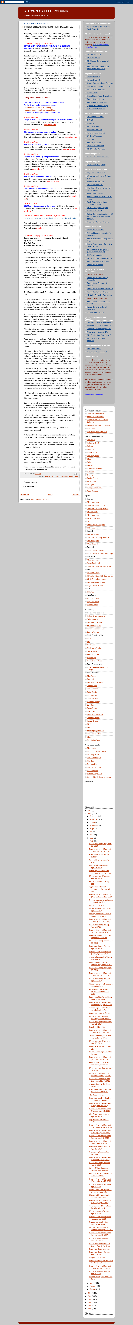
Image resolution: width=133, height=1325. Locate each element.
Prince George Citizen (95, 99)
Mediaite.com (92, 453)
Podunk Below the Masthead (67, 476)
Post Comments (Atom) (39, 500)
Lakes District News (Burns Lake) (99, 96)
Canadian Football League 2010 (99, 329)
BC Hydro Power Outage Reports (99, 258)
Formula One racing (94, 598)
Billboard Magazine (94, 626)
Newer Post (24, 495)
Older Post (76, 495)
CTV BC (90, 120)
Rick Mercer (91, 748)
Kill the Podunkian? (96, 905)
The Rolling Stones (94, 740)
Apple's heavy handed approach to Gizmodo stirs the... (100, 889)
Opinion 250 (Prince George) (97, 106)
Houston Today (92, 93)
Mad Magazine (92, 771)
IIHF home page (93, 528)
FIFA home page (93, 573)
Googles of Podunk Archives (98, 157)
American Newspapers (95, 417)
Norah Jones (92, 708)
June (92, 835)
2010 (90, 814)
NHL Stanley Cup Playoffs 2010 (99, 335)
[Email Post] (75, 474)
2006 (90, 1302)
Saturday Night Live (94, 774)
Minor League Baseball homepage (100, 554)
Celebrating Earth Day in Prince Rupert (38, 108)
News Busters (92, 491)
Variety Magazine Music (96, 629)
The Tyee (90, 139)
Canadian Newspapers (95, 413)
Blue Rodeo (91, 676)
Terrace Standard (93, 77)
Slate (89, 459)
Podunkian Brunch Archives (99, 1249)
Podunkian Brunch (94, 349)
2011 (90, 810)
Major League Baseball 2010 (97, 332)
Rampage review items (95, 182)
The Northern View (94, 55)
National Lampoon (94, 767)
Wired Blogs (91, 481)
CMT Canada (92, 651)
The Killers (91, 711)
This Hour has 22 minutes (97, 751)
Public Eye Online (94, 143)
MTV (89, 638)
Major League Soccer (95, 586)
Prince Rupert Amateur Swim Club (100, 289)
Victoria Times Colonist (96, 133)
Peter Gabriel (92, 692)
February (93, 1286)
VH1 (88, 642)
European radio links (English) (98, 425)
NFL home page (93, 541)
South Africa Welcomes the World (99, 322)
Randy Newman (93, 721)
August (93, 829)
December (94, 816)
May (92, 838)
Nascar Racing (92, 605)
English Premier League (96, 582)
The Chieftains (92, 689)
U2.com (90, 737)
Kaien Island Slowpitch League (98, 292)
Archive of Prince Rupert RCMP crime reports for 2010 (99, 992)
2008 (90, 1296)
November (94, 819)
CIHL (89, 521)
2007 (90, 1299)
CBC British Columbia (95, 117)
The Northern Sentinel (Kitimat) (98, 86)
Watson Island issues (95, 193)
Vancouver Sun (93, 126)
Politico (90, 446)
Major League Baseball (95, 550)
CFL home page (93, 534)
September (94, 826)
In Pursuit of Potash (94, 211)
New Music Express (94, 622)
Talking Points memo (95, 469)
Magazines (91, 428)
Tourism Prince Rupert (95, 313)
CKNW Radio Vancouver (96, 149)
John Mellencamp (93, 718)
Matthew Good (92, 695)
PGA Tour (90, 592)
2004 (90, 1309)
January (93, 1289)
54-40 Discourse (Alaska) (96, 165)
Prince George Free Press (97, 102)
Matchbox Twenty (93, 702)
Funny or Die (92, 764)
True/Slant (91, 440)
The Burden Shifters (96, 1095)
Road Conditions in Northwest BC (99, 261)
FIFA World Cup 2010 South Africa (100, 326)
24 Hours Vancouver (94, 136)
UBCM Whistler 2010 (95, 185)
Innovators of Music (94, 661)
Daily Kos (90, 449)
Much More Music (94, 648)
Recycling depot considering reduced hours (40, 110)
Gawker (90, 475)
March (92, 1283)
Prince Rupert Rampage (96, 525)
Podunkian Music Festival (97, 352)
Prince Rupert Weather (95, 230)
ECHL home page (93, 518)
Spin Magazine (92, 619)
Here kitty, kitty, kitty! (97, 1027)
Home (50, 495)
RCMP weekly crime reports (97, 208)
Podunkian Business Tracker (98, 222)
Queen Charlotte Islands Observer (100, 83)
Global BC (91, 123)
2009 (90, 1293)
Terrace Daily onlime (94, 80)
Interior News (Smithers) (96, 90)
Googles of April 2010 (97, 1258)
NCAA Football (92, 544)
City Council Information (96, 173)
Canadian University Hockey (97, 509)
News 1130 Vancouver (95, 146)
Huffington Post (93, 443)
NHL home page (93, 502)
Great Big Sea (92, 698)
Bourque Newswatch (94, 488)
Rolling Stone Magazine (96, 616)
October (93, 822)
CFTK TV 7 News (93, 58)
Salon (89, 462)
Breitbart (90, 465)
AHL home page (93, 515)
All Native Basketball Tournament (99, 295)
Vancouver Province (94, 130)
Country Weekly (93, 632)
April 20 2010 (50, 476)
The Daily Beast (93, 456)
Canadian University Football (98, 538)
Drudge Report (92, 478)
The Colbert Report (94, 758)
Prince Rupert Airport (95, 265)
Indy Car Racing (93, 602)
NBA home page (93, 560)
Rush (89, 727)
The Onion (91, 761)
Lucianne (90, 472)
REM (89, 724)
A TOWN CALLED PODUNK (46, 11)
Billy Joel (90, 705)
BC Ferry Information (95, 255)
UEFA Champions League (96, 579)
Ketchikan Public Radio (96, 109)
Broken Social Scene (95, 682)
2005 (90, 1305)
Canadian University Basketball (99, 566)
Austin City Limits (94, 654)
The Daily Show (93, 755)
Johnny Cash (92, 686)
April (92, 841)
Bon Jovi (90, 679)
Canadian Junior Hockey (96, 505)
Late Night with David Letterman (99, 777)
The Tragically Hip (94, 734)
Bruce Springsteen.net (95, 731)
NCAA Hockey (92, 512)
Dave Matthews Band (95, 715)
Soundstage (91, 658)
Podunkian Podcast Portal (97, 432)
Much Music (91, 645)
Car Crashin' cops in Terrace (99, 1013)
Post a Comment (29, 486)
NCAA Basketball (93, 563)
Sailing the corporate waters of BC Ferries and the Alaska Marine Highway (100, 216)
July (91, 832)
